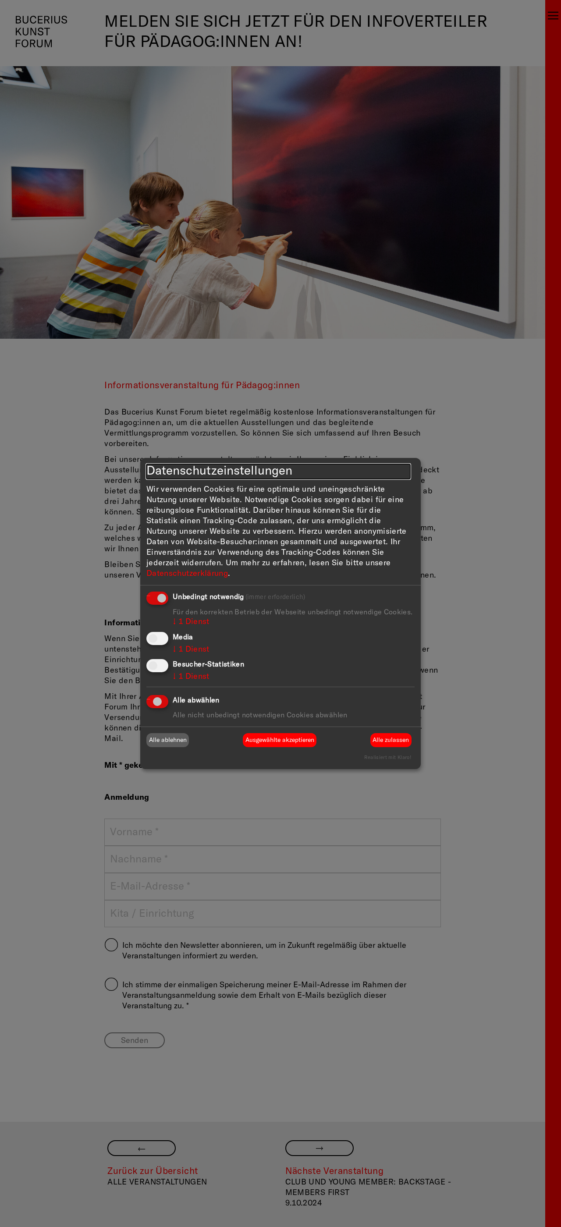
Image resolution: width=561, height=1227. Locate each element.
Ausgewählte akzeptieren (279, 740)
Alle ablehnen (168, 740)
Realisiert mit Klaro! (387, 757)
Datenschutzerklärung (187, 574)
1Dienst (191, 622)
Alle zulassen (391, 740)
